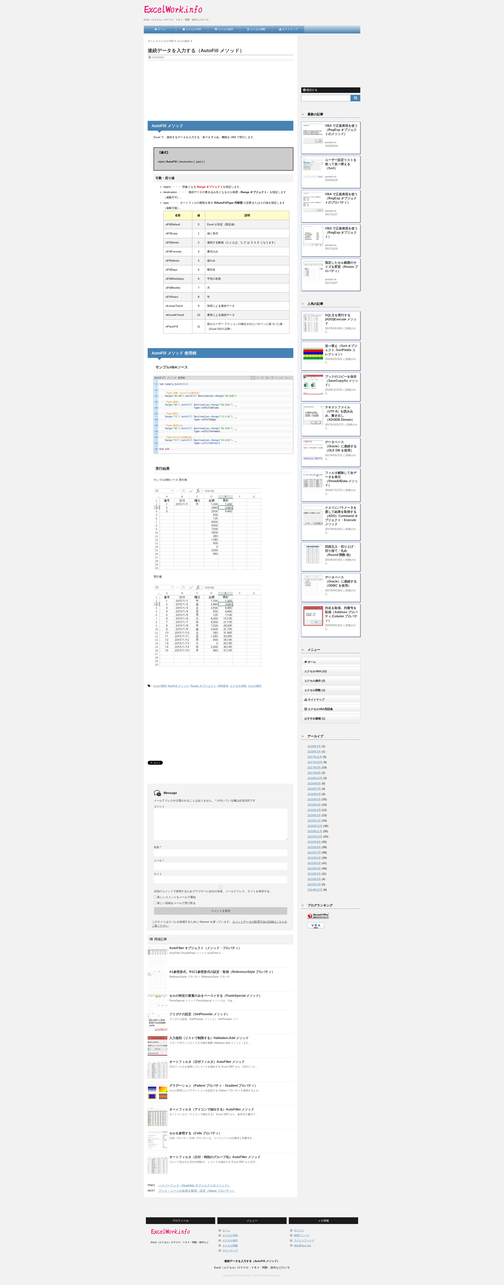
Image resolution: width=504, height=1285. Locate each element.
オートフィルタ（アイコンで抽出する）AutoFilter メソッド (211, 1109)
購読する (311, 90)
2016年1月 (314, 820)
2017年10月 (315, 762)
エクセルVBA (238, 685)
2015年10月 (315, 836)
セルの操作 (160, 685)
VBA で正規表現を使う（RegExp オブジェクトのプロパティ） (341, 198)
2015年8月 (314, 847)
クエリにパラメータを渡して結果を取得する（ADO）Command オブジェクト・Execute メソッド (341, 516)
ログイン (299, 1230)
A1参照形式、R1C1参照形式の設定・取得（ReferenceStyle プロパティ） (222, 971)
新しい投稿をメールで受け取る (176, 903)
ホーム (226, 1230)
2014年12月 (315, 889)
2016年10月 (315, 778)
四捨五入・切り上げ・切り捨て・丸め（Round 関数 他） (341, 551)
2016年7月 (314, 788)
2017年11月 (315, 756)
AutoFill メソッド (178, 685)
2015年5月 (314, 863)
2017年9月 (314, 767)
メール (159, 860)
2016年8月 (314, 783)
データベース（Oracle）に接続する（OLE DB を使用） (341, 446)
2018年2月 (314, 751)
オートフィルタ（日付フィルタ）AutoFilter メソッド (207, 1061)
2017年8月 (314, 772)
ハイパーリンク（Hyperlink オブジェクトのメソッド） (194, 1185)
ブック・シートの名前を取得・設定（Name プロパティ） (196, 1190)
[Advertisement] (220, 91)
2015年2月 (314, 879)
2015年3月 (314, 873)
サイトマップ (230, 1250)
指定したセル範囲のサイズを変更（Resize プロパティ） (341, 267)
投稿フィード (301, 1235)
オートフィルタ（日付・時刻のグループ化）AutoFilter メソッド (214, 1157)
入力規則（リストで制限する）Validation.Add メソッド (209, 1038)
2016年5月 (314, 799)
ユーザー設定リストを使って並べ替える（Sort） (341, 164)
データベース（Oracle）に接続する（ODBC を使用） (341, 581)
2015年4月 (314, 868)
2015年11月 (315, 831)
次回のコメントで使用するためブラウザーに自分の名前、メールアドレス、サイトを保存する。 (213, 891)
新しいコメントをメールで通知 (176, 897)
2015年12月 (315, 825)
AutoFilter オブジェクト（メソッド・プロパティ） (205, 948)
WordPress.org (302, 1245)
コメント (159, 806)
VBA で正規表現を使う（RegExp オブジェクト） (341, 232)
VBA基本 (223, 685)
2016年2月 (314, 815)
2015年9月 (314, 841)
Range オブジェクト (203, 685)
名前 (157, 847)
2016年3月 (314, 810)
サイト (158, 873)
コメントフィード (304, 1240)
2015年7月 (314, 852)
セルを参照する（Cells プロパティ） (195, 1133)
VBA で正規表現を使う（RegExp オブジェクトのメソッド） (341, 130)
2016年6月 (314, 794)
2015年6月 (314, 857)
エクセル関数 (230, 1245)
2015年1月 (314, 884)
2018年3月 (314, 746)
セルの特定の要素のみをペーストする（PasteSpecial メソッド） (215, 995)
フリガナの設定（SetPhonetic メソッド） (199, 1014)
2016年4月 (314, 804)
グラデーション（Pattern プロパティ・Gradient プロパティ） (213, 1085)
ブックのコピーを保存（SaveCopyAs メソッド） (341, 380)
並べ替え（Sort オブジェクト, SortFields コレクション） (341, 350)
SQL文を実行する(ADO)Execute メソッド (341, 319)
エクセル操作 (230, 1240)
